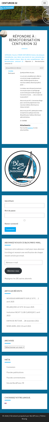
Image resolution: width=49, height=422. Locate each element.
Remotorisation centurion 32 (14, 61)
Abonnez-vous (13, 271)
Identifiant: (9, 201)
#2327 (41, 68)
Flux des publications (15, 372)
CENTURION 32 (9, 2)
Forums (14, 55)
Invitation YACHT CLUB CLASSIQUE (21, 312)
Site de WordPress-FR (15, 383)
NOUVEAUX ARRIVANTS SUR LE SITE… (22, 298)
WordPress (34, 416)
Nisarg (24, 419)
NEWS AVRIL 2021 (14, 326)
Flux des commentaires (16, 377)
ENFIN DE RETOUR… (15, 321)
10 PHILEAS (8, 55)
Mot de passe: (10, 210)
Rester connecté (11, 223)
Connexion (10, 229)
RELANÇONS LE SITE (15, 307)
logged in (30, 128)
